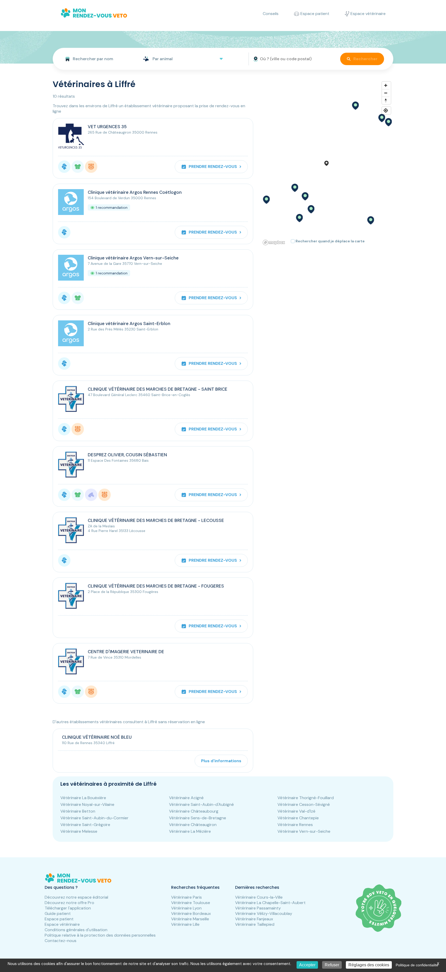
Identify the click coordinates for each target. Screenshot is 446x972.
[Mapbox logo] (273, 242)
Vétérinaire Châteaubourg (193, 811)
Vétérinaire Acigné (186, 797)
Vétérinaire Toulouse (190, 902)
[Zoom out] (385, 93)
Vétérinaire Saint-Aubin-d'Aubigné (201, 804)
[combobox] (95, 59)
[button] (305, 196)
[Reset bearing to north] (385, 100)
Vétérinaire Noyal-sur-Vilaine (87, 804)
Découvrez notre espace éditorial (76, 897)
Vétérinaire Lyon (186, 908)
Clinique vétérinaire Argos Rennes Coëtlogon (135, 192)
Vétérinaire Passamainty (258, 908)
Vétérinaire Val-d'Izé (296, 811)
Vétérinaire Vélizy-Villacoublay (263, 913)
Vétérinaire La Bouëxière (83, 797)
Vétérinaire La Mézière (190, 831)
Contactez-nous (60, 940)
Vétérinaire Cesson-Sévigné (303, 804)
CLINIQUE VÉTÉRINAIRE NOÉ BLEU (97, 737)
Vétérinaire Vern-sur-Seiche (303, 831)
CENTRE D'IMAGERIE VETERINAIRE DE (126, 651)
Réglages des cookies (368, 965)
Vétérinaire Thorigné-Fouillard (305, 797)
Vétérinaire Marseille (190, 919)
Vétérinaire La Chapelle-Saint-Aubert (270, 902)
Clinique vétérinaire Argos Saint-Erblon (129, 323)
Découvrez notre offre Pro (69, 902)
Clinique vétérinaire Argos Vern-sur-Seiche (133, 258)
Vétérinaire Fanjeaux (254, 919)
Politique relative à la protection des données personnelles (100, 935)
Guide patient (58, 913)
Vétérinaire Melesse (78, 831)
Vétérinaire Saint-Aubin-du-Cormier (94, 818)
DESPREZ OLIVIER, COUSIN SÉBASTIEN (127, 455)
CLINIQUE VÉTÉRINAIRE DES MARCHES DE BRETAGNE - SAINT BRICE (157, 389)
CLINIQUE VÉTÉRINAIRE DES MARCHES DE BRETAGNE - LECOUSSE (156, 520)
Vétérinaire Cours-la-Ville (259, 897)
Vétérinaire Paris (186, 897)
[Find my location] (385, 110)
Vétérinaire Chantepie (298, 818)
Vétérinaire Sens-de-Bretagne (197, 818)
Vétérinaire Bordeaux (191, 913)
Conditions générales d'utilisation (76, 929)
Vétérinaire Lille (185, 924)
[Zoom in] (385, 85)
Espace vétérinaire (62, 924)
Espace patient (59, 919)
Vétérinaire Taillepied (254, 924)
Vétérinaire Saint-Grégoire (85, 824)
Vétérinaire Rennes (295, 824)
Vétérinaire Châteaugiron (193, 824)
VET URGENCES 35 (107, 126)
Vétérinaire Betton (77, 811)
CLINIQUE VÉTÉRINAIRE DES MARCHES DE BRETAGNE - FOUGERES (156, 586)
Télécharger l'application (68, 908)
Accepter (307, 965)
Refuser (332, 965)
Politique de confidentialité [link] (417, 965)
